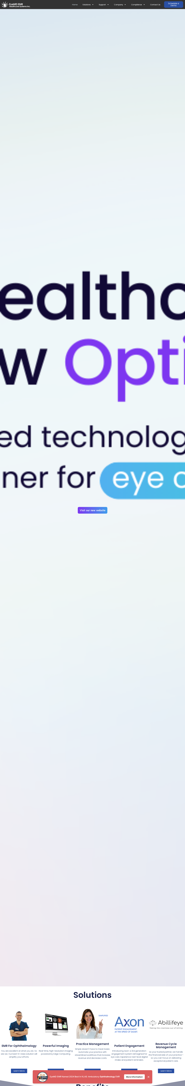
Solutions (87, 4)
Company (118, 4)
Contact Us (155, 4)
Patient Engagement (129, 1046)
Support (102, 4)
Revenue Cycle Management (166, 1045)
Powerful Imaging (56, 1046)
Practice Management (92, 1044)
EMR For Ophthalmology (19, 1046)
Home (75, 4)
